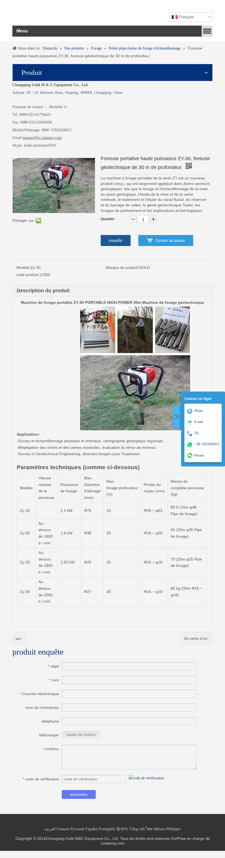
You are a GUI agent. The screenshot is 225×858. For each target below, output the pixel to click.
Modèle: (23, 267)
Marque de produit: (122, 267)
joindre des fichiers (81, 735)
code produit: (27, 274)
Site (174, 839)
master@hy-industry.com (42, 138)
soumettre (79, 794)
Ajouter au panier (170, 240)
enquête (115, 240)
